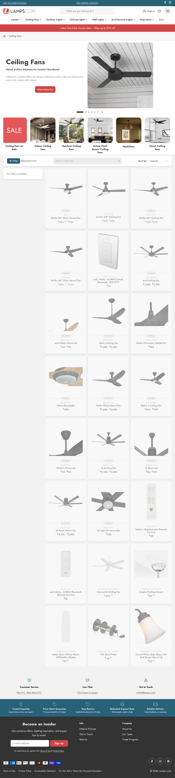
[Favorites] (159, 11)
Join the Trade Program (14, 3)
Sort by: (142, 161)
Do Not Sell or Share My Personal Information (80, 771)
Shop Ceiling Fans (45, 89)
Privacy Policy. (58, 751)
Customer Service (29, 687)
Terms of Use (45, 751)
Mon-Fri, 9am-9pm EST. (29, 692)
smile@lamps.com (145, 692)
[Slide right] (102, 112)
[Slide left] (73, 112)
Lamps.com (165, 771)
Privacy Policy (25, 771)
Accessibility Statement (45, 771)
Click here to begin (87, 692)
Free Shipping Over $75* (87, 3)
